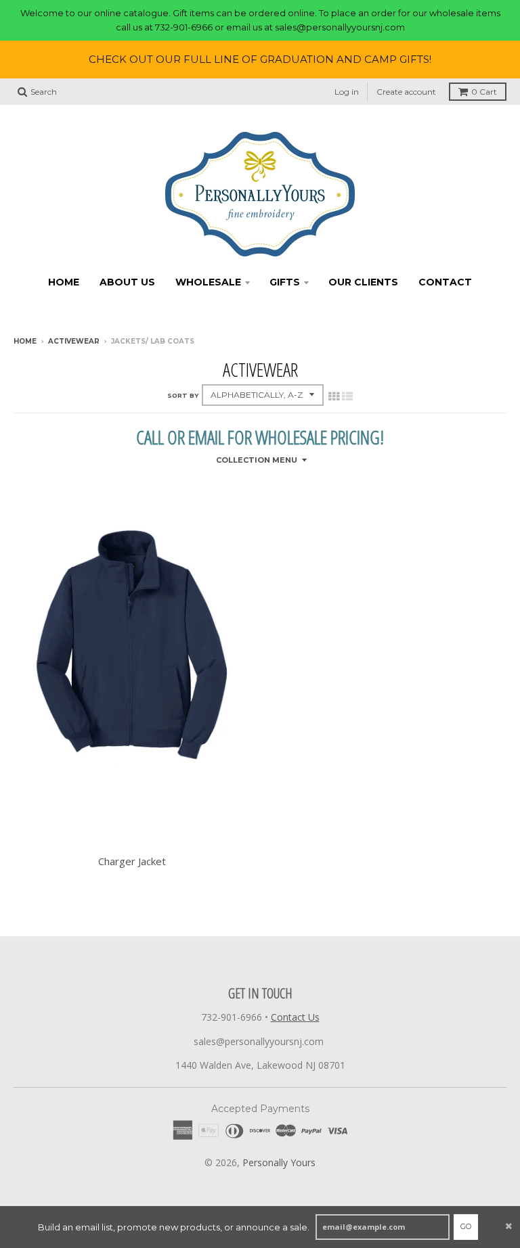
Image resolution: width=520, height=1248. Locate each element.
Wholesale (208, 282)
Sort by (182, 395)
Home (63, 282)
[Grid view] (333, 396)
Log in (346, 92)
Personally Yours (279, 1162)
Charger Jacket (132, 861)
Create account (406, 92)
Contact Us (295, 1017)
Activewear (74, 341)
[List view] (347, 396)
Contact (445, 282)
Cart (484, 92)
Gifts (284, 282)
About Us (127, 282)
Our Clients (363, 282)
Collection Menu (256, 460)
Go (465, 1226)
